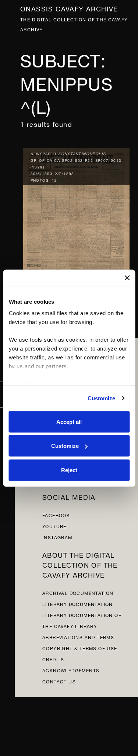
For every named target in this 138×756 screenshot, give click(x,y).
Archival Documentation (78, 592)
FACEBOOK (56, 515)
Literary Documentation (77, 603)
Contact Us (59, 681)
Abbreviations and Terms (78, 637)
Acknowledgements (70, 670)
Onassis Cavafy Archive (69, 8)
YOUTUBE (54, 526)
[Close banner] (127, 277)
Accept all (69, 421)
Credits (53, 659)
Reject (69, 470)
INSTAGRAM (57, 537)
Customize (102, 398)
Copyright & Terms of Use (79, 648)
